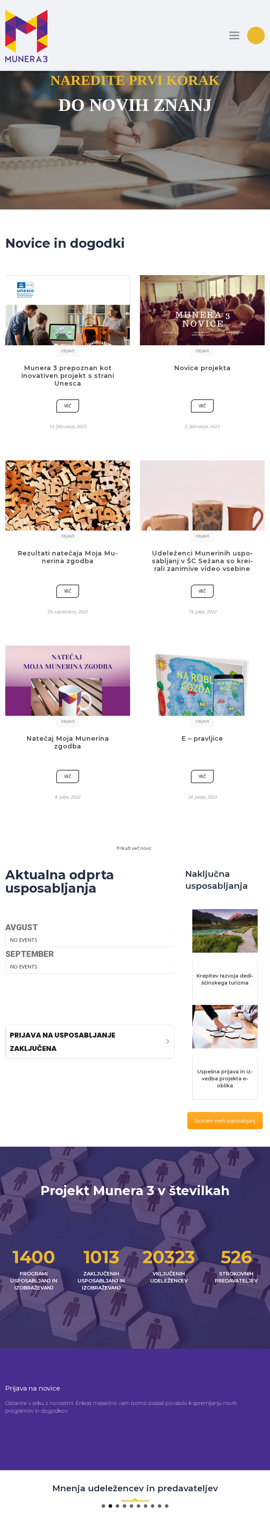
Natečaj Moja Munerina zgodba (67, 742)
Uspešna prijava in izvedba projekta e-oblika (225, 1078)
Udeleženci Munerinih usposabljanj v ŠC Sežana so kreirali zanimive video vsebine (202, 561)
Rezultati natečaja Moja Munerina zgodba (68, 557)
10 (166, 1506)
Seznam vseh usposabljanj (225, 1120)
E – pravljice (202, 738)
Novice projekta (202, 368)
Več (67, 406)
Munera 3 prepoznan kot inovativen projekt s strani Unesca (67, 375)
